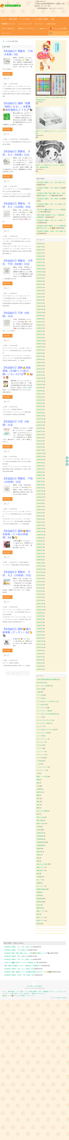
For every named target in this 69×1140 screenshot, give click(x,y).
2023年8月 (40, 353)
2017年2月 (40, 597)
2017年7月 (40, 581)
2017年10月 (40, 572)
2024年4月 (40, 328)
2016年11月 (40, 607)
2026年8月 (40, 243)
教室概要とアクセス (48, 991)
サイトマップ (30, 995)
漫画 (12, 94)
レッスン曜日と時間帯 (31, 991)
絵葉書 (39, 883)
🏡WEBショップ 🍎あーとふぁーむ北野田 (14, 995)
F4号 (5, 91)
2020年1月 (40, 488)
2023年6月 (40, 359)
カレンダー (40, 726)
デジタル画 (22, 239)
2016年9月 (40, 613)
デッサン (13, 86)
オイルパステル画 (20, 617)
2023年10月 (40, 347)
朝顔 (20, 142)
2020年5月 (40, 475)
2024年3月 (40, 331)
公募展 (39, 789)
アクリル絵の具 (41, 704)
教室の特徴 (11, 991)
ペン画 (11, 241)
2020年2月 (40, 484)
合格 (38, 805)
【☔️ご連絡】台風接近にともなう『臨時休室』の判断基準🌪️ (22, 965)
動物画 (9, 94)
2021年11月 (40, 419)
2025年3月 (40, 297)
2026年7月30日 (14, 84)
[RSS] (67, 464)
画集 (38, 873)
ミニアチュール (16, 412)
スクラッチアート (42, 739)
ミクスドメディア (42, 767)
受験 (38, 801)
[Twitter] (67, 461)
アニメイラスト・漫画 (43, 711)
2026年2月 (40, 262)
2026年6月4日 (13, 293)
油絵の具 (39, 851)
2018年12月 (40, 528)
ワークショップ (41, 770)
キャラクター (17, 91)
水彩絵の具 (40, 833)
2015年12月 (40, 641)
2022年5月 (40, 400)
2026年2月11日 (14, 660)
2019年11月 (40, 494)
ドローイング (41, 754)
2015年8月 (40, 654)
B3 (5, 194)
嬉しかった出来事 (42, 811)
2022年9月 (40, 387)
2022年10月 (40, 384)
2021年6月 (40, 434)
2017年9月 (40, 575)
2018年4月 (40, 553)
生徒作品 (18, 94)
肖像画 (39, 892)
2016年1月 (40, 638)
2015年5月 (40, 663)
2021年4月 (40, 441)
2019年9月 (40, 500)
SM (11, 412)
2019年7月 (40, 506)
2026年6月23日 (14, 236)
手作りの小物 (41, 817)
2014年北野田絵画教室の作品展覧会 (47, 679)
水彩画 (22, 139)
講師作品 (26, 139)
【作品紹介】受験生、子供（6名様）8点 (49, 188)
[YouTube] (67, 457)
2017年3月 (40, 594)
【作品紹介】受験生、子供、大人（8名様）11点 (51, 204)
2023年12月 (40, 340)
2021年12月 (40, 416)
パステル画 (19, 86)
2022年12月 (40, 378)
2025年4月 (40, 294)
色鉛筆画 (24, 88)
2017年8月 (40, 578)
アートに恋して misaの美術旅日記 (47, 714)
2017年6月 (40, 585)
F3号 (5, 412)
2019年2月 (40, 522)
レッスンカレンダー (61, 991)
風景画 (8, 144)
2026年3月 (40, 259)
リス (22, 412)
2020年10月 (40, 459)
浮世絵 (39, 855)
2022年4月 (40, 403)
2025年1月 (40, 303)
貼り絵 (39, 905)
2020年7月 (40, 469)
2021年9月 (40, 425)
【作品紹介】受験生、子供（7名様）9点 (49, 198)
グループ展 (40, 736)
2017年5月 (40, 588)
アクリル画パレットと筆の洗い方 (47, 701)
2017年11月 (40, 569)
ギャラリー (6, 993)
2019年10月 (40, 497)
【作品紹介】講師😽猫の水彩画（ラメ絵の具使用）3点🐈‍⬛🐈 (17, 534)
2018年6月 (40, 547)
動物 (5, 94)
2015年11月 (40, 644)
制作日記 (39, 792)
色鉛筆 (39, 895)
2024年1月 (40, 337)
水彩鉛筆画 (40, 845)
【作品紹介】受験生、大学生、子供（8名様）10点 (19, 975)
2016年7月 (40, 619)
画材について (41, 867)
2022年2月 (40, 409)
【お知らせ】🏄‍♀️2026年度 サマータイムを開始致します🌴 (21, 962)
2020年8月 (40, 466)
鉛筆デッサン (16, 360)
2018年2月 (40, 560)
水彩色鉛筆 (40, 836)
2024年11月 (40, 309)
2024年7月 (40, 322)
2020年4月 (40, 478)
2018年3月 (40, 556)
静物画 (27, 94)
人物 (38, 773)
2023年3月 (40, 369)
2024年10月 (40, 312)
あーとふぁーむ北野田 (43, 686)
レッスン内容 (19, 991)
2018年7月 (40, 544)
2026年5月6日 (13, 456)
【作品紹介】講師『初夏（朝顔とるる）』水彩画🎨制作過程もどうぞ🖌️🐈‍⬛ (17, 106)
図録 (38, 808)
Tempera (58, 997)
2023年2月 (40, 372)
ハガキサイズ (8, 142)
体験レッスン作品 (42, 776)
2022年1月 (40, 412)
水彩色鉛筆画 (7, 88)
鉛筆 (38, 914)
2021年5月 (40, 438)
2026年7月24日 (14, 139)
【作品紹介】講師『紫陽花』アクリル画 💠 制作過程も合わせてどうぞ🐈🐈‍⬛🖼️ (28, 972)
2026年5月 (40, 253)
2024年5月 (40, 325)
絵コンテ (39, 880)
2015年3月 (40, 669)
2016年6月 (40, 622)
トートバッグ (41, 751)
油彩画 (39, 848)
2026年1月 (40, 265)
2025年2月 (40, 300)
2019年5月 (40, 513)
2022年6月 (40, 397)
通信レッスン (41, 911)
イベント (39, 717)
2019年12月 (40, 491)
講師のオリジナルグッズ (38, 993)
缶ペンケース (41, 886)
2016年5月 (40, 625)
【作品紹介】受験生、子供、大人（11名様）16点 (18, 969)
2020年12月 (40, 453)
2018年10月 (40, 535)
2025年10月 (40, 275)
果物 (21, 358)
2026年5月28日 (14, 345)
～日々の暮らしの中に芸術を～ (34, 986)
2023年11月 (40, 344)
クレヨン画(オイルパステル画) (21, 609)
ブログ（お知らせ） (25, 993)
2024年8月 (40, 319)
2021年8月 (40, 428)
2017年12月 (40, 566)
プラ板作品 (40, 761)
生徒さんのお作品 (16, 88)
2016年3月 (40, 632)
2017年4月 (40, 591)
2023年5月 (40, 362)
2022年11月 (40, 381)
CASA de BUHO (41, 682)
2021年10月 (40, 422)
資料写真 (39, 908)
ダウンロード (7, 409)
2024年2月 (40, 334)
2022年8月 (40, 391)
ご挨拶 (39, 692)
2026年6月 (40, 250)
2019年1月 (40, 525)
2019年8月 (40, 503)
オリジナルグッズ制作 (43, 723)
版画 (38, 861)
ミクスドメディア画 (10, 358)
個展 (38, 783)
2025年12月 (40, 269)
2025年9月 (40, 278)
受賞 (38, 798)
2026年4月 (40, 256)
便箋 (38, 779)
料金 (40, 991)
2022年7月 (40, 394)
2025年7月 (40, 284)
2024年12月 (40, 306)
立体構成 (39, 876)
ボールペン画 (27, 248)
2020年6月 (40, 472)
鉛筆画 (29, 88)
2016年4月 (40, 628)
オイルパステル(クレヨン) (44, 720)
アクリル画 (7, 86)
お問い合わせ (14, 993)
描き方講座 (40, 820)
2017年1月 (40, 600)
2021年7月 (40, 431)
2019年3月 (40, 519)
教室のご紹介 (41, 823)
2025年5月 (40, 290)
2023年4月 (40, 365)
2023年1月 (40, 375)
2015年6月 (40, 660)
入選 (38, 786)
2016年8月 (40, 616)
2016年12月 (40, 603)
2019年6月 (40, 509)
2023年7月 (40, 356)
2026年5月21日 (14, 407)
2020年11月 (40, 456)
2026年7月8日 (13, 186)
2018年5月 (40, 550)
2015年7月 (40, 657)
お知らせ (39, 689)
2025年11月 (40, 272)
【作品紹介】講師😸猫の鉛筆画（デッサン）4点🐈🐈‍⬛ (18, 632)
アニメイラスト (15, 239)
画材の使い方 (41, 870)
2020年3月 (40, 481)
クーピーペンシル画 (43, 733)
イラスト (19, 246)
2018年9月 (40, 538)
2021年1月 (40, 450)
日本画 (39, 826)
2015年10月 (40, 647)
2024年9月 (40, 315)
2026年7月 (40, 247)
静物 (4, 253)
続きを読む (7, 73)
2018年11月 (40, 531)
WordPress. (64, 997)
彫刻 (38, 814)
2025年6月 (40, 287)
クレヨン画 (7, 619)
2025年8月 (40, 281)
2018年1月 (40, 563)
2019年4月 (40, 516)
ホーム (4, 991)
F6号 (8, 246)
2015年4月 (40, 666)
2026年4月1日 (13, 562)
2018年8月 (40, 541)
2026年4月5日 (13, 509)
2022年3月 (40, 406)
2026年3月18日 (14, 607)
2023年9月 (40, 350)
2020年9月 (40, 463)
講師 (5, 84)
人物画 (26, 412)
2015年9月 (40, 650)
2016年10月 (40, 610)
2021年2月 (40, 447)
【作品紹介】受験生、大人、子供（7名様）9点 (51, 182)
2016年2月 (40, 635)
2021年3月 (40, 444)
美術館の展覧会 (41, 889)
